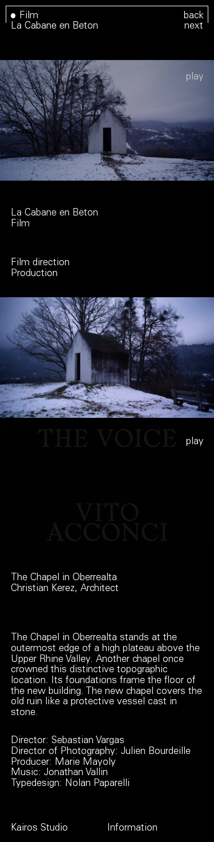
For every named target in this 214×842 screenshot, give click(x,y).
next (193, 26)
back (194, 16)
